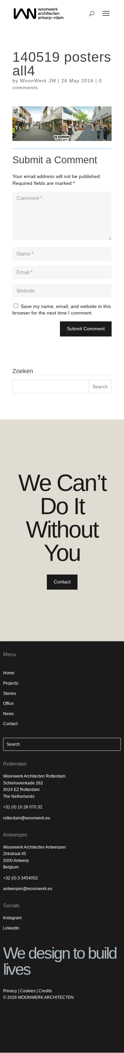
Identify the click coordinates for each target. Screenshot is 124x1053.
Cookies (27, 991)
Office (8, 703)
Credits (45, 991)
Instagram (12, 917)
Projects (10, 683)
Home (8, 673)
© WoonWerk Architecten (38, 997)
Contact (62, 581)
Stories (9, 693)
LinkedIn (11, 928)
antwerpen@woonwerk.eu (27, 888)
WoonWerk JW (38, 80)
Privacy (10, 991)
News (8, 713)
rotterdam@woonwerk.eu (26, 818)
